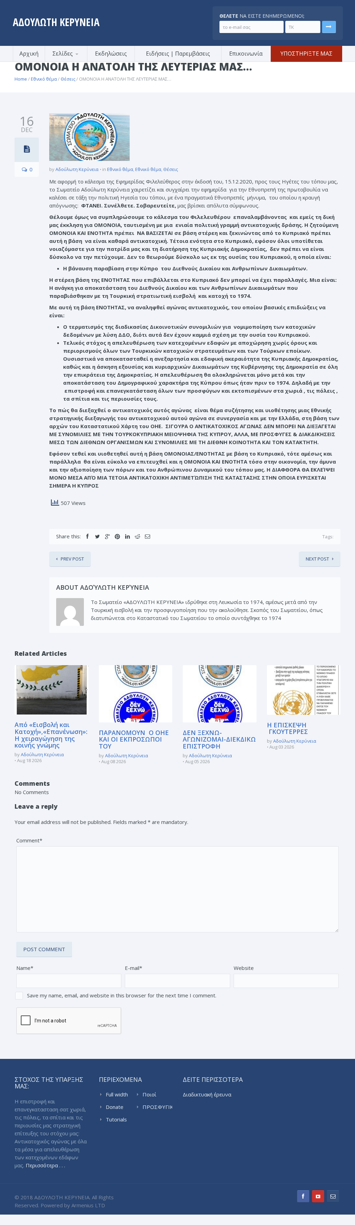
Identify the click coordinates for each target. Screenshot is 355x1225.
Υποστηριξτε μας (306, 53)
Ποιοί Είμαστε (152, 1095)
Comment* (29, 840)
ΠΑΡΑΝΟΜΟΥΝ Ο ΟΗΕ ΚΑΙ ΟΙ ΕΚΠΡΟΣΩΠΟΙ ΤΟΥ (134, 739)
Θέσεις (68, 79)
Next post (317, 559)
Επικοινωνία (245, 53)
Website (244, 967)
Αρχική (28, 53)
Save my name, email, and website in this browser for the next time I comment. (121, 995)
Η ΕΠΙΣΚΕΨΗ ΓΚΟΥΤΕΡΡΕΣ (287, 728)
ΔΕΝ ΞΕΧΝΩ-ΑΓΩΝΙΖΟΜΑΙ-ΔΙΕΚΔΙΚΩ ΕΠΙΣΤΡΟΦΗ (219, 739)
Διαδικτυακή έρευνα (207, 1094)
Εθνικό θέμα (44, 79)
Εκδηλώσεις (111, 53)
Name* (24, 967)
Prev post (72, 559)
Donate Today (114, 1107)
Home (21, 79)
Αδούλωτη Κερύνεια (76, 169)
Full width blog (117, 1095)
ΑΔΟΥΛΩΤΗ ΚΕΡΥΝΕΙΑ (56, 22)
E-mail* (133, 967)
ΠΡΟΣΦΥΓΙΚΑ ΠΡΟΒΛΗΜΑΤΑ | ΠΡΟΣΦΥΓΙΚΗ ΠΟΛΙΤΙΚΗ (157, 1107)
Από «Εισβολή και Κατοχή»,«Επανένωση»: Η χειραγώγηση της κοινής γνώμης (51, 734)
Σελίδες (62, 53)
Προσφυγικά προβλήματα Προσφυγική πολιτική (79, 60)
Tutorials (116, 1119)
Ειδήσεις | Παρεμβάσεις (178, 53)
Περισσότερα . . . (45, 1165)
